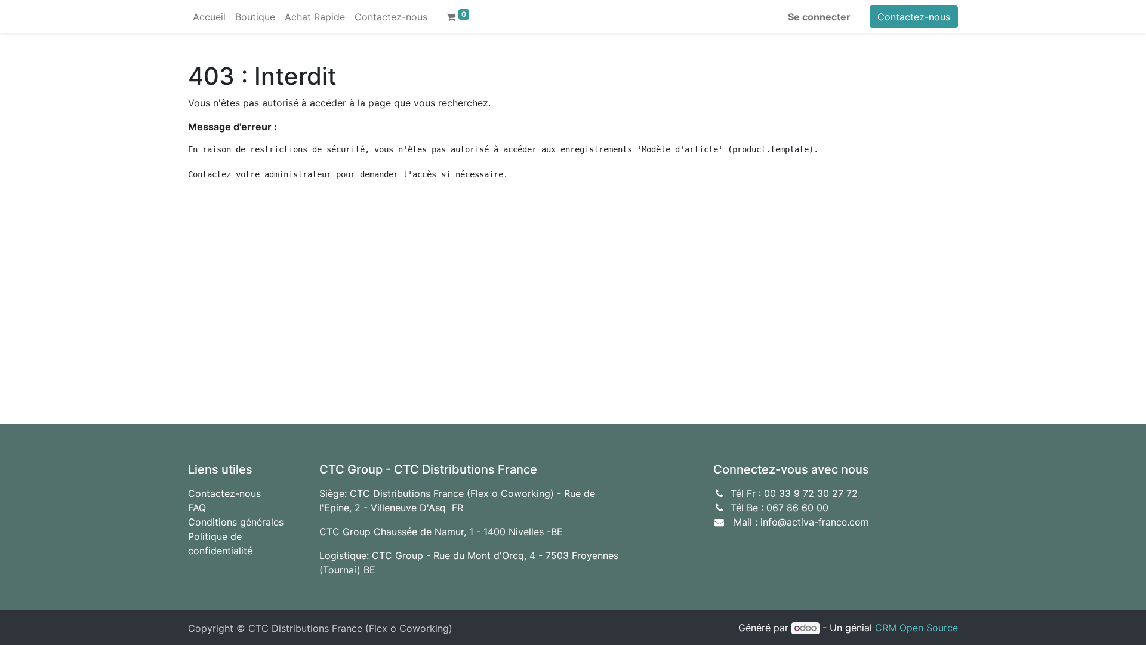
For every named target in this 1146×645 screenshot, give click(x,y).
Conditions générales (236, 522)
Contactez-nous (913, 17)
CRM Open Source (916, 628)
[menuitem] (209, 17)
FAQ (197, 508)
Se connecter (819, 17)
